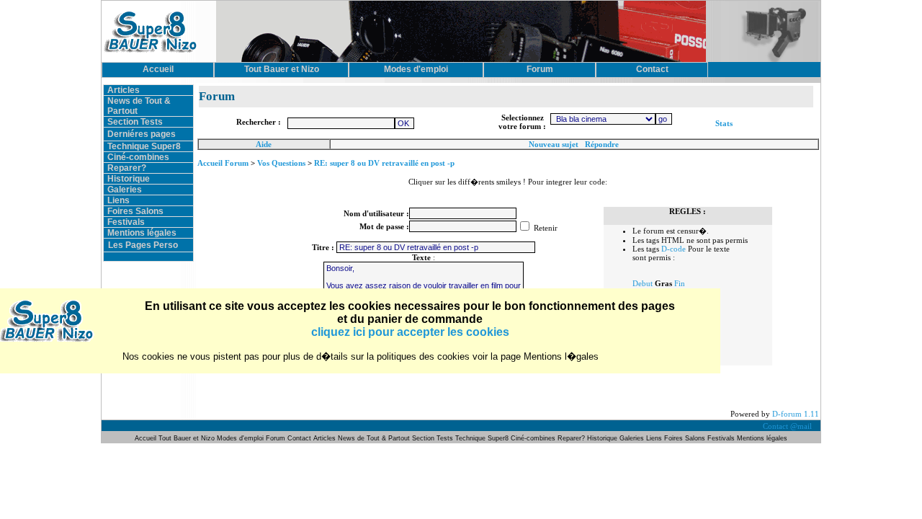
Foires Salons (135, 211)
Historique (128, 179)
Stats (724, 123)
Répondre (602, 144)
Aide (264, 144)
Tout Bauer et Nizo (186, 438)
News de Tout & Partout (374, 438)
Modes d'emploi (240, 438)
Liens (118, 200)
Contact (299, 438)
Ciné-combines (138, 157)
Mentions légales (141, 233)
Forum (276, 438)
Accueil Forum (223, 163)
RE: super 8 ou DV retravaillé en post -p (384, 163)
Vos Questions (281, 163)
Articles (123, 90)
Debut (642, 283)
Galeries (124, 190)
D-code (673, 248)
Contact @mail (788, 426)
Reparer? (126, 168)
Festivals (126, 222)
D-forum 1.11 (795, 413)
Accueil (146, 438)
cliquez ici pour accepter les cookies (410, 332)
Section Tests (135, 122)
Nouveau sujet (553, 144)
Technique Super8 (144, 146)
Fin (679, 283)
